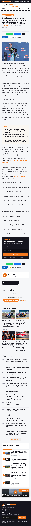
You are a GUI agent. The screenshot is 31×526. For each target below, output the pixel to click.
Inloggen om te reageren (11, 300)
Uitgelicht (16, 448)
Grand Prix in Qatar (19, 176)
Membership (5, 521)
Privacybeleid (5, 522)
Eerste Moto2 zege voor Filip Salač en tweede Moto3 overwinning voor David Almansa (16, 131)
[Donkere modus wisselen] (25, 8)
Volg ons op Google (16, 37)
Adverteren (12, 521)
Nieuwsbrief (24, 521)
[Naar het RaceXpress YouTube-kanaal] (15, 493)
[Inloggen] (23, 8)
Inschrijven (15, 254)
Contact (18, 521)
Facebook (17, 34)
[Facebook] (6, 510)
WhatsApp (9, 34)
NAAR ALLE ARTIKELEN (15, 6)
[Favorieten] (20, 8)
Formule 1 (9, 12)
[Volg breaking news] (17, 8)
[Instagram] (9, 510)
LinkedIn (5, 37)
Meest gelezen (7, 448)
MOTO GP (15, 12)
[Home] (9, 4)
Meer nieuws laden (15, 439)
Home (3, 12)
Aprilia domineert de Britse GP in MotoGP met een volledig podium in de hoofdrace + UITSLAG (16, 136)
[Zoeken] (28, 8)
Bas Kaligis (7, 25)
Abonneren (25, 490)
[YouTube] (2, 510)
